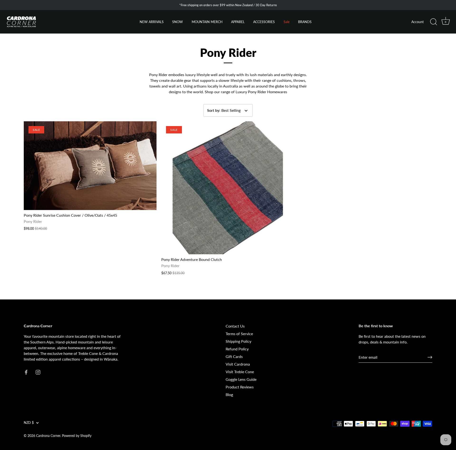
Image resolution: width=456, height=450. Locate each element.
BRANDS (305, 22)
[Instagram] (38, 371)
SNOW (177, 22)
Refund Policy (237, 349)
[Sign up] (430, 357)
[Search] (433, 22)
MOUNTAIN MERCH (207, 22)
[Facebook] (26, 371)
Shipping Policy (238, 341)
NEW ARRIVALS (152, 22)
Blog (229, 394)
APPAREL (238, 22)
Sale (287, 22)
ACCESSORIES (264, 22)
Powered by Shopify (76, 436)
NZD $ (29, 423)
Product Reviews (240, 387)
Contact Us (235, 326)
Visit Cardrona (238, 364)
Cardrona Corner (48, 436)
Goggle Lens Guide (241, 379)
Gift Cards (234, 356)
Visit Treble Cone (240, 371)
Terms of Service (239, 333)
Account (417, 22)
